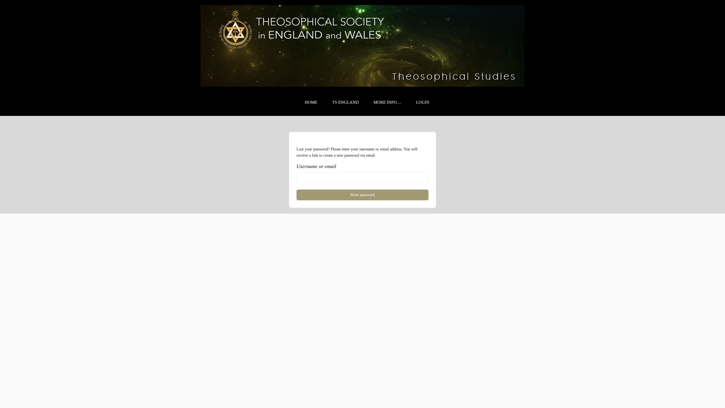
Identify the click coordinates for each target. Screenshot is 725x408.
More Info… (387, 102)
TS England (345, 102)
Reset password (362, 195)
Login (422, 102)
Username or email (316, 166)
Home (311, 102)
